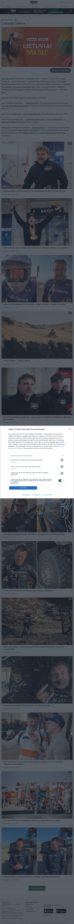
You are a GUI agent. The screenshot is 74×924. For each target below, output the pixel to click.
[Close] (70, 429)
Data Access (37, 495)
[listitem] (37, 456)
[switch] (60, 460)
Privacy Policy (48, 495)
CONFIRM (23, 488)
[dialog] (37, 462)
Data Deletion (26, 495)
